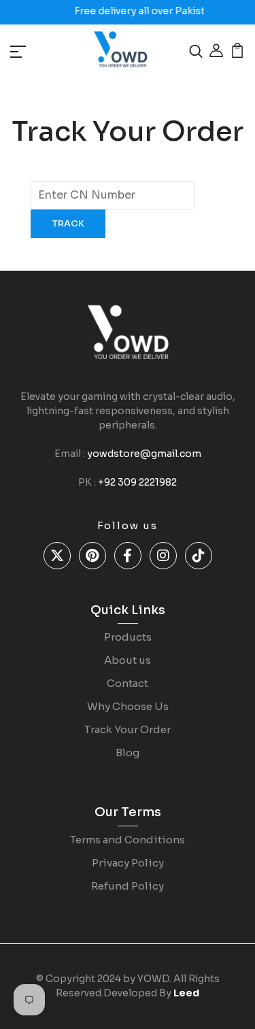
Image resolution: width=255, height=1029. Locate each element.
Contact (127, 683)
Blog (127, 752)
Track (68, 223)
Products (128, 636)
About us (127, 660)
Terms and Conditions (127, 839)
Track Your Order (127, 729)
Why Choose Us (128, 706)
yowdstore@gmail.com (144, 454)
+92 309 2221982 (137, 482)
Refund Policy (127, 885)
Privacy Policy (128, 862)
